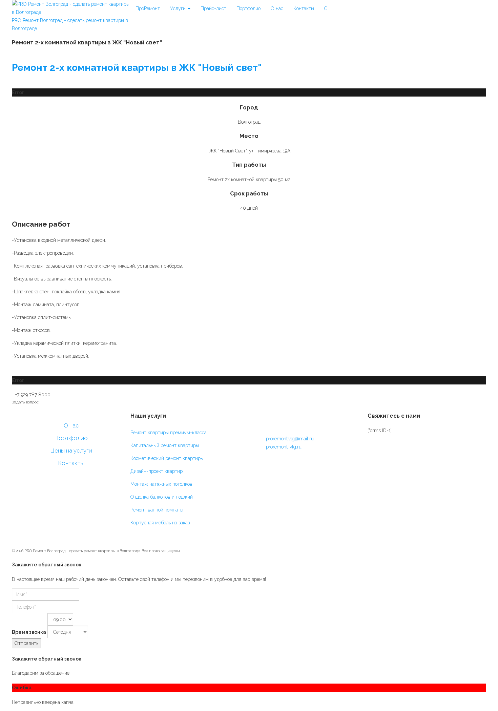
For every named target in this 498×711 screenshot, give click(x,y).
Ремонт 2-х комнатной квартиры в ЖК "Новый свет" (137, 67)
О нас (277, 8)
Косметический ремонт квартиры (167, 458)
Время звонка (29, 632)
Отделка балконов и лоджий (161, 497)
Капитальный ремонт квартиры (164, 445)
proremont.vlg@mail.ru (290, 438)
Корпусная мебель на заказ (160, 522)
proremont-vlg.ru (284, 446)
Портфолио (248, 8)
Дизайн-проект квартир (156, 471)
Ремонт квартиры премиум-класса (168, 432)
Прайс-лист (213, 8)
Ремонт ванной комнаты (156, 510)
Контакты (303, 8)
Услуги (178, 8)
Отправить (26, 643)
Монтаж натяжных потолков (161, 484)
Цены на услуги (71, 450)
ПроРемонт (148, 8)
